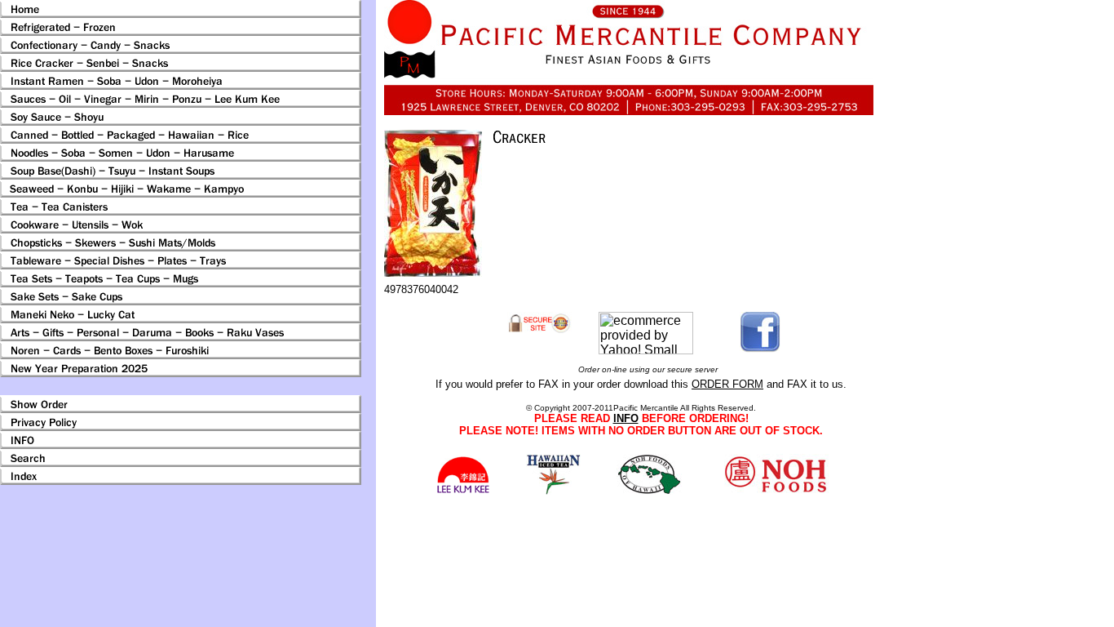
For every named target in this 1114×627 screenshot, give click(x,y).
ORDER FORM (727, 384)
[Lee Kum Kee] (462, 491)
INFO (626, 418)
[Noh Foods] (553, 490)
